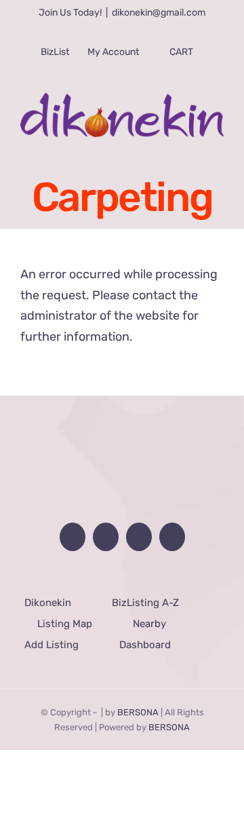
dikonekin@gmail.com (158, 12)
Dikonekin (47, 603)
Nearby (149, 624)
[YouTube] (104, 537)
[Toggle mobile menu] (216, 145)
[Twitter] (140, 537)
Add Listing (51, 645)
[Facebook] (68, 537)
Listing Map (64, 624)
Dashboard (144, 645)
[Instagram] (176, 537)
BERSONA (138, 712)
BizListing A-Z (145, 603)
